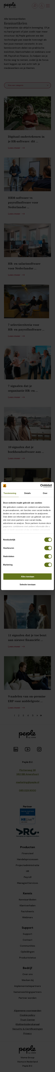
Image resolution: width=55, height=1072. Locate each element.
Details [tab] (27, 493)
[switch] (48, 548)
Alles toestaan (27, 576)
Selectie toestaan (28, 584)
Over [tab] (45, 493)
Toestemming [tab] (9, 493)
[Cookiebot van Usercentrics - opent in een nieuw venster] (40, 486)
